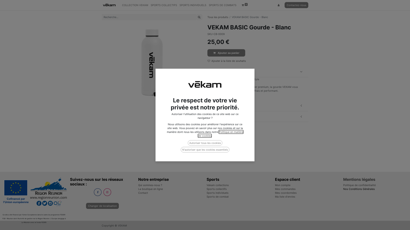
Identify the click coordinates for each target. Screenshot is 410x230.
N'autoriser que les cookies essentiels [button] (205, 149)
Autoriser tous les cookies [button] (205, 143)
